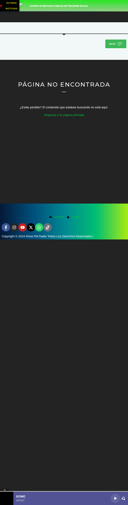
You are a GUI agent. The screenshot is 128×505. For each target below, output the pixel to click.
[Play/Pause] (115, 498)
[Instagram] (14, 227)
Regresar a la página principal (64, 115)
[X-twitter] (31, 227)
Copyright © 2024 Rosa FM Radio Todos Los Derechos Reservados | (47, 236)
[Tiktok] (47, 227)
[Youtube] (22, 227)
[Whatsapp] (39, 227)
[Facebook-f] (6, 227)
